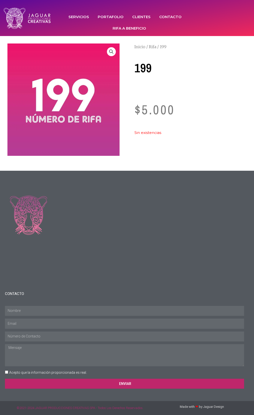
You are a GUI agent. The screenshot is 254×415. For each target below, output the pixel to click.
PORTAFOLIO (111, 16)
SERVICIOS (78, 16)
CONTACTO (170, 16)
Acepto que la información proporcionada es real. (48, 372)
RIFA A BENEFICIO (129, 28)
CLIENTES (141, 16)
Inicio (139, 46)
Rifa (152, 46)
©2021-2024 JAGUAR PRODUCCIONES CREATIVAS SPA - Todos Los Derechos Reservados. (80, 408)
